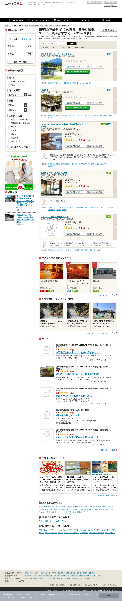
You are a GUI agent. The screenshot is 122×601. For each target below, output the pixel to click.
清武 (111, 509)
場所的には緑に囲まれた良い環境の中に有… (78, 374)
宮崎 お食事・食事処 (82, 208)
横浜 (26, 578)
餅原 (65, 512)
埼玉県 (35, 573)
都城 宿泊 (74, 164)
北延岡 (58, 507)
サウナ (41, 521)
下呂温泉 (56, 576)
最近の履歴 (110, 2)
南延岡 (69, 507)
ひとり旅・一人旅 (108, 530)
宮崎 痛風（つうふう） (76, 115)
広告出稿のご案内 (76, 585)
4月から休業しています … (69, 415)
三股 (70, 512)
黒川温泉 (81, 576)
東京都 (60, 573)
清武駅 (96, 115)
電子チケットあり (49, 47)
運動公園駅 (84, 250)
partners (48, 594)
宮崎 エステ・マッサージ (66, 208)
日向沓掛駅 (80, 83)
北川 (45, 507)
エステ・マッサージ (71, 533)
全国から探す (27, 39)
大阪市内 (66, 578)
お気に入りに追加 (95, 67)
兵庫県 (47, 573)
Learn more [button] (32, 597)
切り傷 (60, 533)
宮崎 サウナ (59, 83)
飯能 (54, 578)
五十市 (86, 512)
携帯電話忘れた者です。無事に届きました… (78, 352)
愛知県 (84, 573)
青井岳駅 (73, 83)
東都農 (41, 509)
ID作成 (114, 6)
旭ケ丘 (75, 507)
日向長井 (51, 507)
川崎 (31, 578)
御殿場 (59, 578)
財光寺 (98, 507)
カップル (97, 530)
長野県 (78, 573)
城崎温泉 (48, 576)
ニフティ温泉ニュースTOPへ (105, 495)
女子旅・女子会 (51, 533)
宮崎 (96, 509)
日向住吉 (76, 509)
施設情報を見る (74, 67)
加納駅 (110, 115)
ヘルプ (103, 585)
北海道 (72, 573)
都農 (46, 509)
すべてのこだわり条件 (20, 147)
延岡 (63, 507)
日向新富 (62, 509)
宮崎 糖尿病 (88, 115)
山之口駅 (89, 83)
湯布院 (88, 576)
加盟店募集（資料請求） (58, 585)
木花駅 (77, 250)
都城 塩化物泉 (65, 164)
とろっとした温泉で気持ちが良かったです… (78, 437)
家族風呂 (14, 138)
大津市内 (82, 578)
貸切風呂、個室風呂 (96, 533)
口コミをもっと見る (108, 450)
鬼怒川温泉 (96, 576)
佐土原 (69, 509)
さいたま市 (47, 578)
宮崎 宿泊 (51, 83)
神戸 (88, 578)
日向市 (92, 507)
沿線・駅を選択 (20, 62)
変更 (29, 46)
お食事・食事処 (73, 530)
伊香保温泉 (65, 576)
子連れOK (84, 533)
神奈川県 (28, 573)
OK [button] (108, 596)
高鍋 (56, 509)
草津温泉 (28, 576)
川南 (51, 509)
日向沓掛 (42, 512)
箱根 (34, 576)
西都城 (79, 512)
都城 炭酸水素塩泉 (54, 164)
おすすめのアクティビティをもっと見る (101, 333)
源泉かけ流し (110, 533)
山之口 (60, 512)
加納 (107, 509)
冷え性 (90, 530)
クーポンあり (66, 47)
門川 (87, 507)
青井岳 (53, 512)
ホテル (41, 533)
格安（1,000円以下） (53, 521)
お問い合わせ (112, 585)
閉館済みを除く (81, 47)
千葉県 (41, 573)
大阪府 (66, 573)
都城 (74, 512)
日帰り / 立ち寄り (18, 82)
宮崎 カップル (52, 208)
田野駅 (66, 83)
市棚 (40, 507)
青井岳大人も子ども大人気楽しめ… (74, 396)
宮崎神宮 (90, 509)
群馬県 (53, 573)
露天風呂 (83, 530)
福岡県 (91, 573)
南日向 (104, 507)
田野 (48, 512)
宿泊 (64, 521)
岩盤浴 (14, 130)
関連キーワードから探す (14, 581)
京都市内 (74, 578)
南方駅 (50, 117)
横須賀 (36, 578)
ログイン (107, 6)
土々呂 (81, 507)
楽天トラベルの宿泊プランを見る (77, 71)
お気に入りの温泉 (94, 2)
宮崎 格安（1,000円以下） (98, 208)
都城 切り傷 (82, 164)
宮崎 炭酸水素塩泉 (54, 115)
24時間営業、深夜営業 (20, 123)
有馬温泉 (40, 576)
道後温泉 (74, 576)
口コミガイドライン (91, 585)
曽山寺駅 (92, 250)
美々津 (110, 507)
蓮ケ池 (83, 509)
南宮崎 (101, 509)
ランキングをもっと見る (106, 295)
